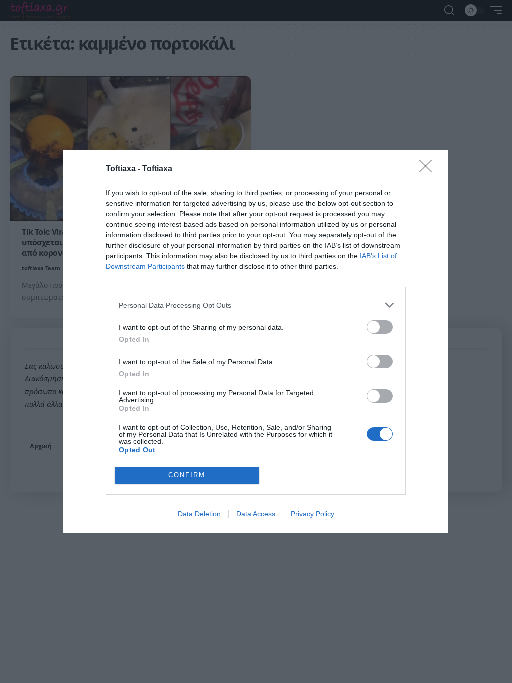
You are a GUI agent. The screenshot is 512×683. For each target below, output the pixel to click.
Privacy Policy (312, 514)
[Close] (429, 169)
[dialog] (256, 341)
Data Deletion (199, 514)
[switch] (380, 327)
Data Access (256, 514)
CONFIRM (187, 475)
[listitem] (256, 305)
